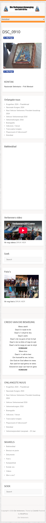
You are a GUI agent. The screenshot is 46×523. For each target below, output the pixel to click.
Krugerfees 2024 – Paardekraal (17, 104)
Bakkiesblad (10, 446)
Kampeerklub (11, 463)
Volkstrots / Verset (13, 126)
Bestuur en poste (12, 451)
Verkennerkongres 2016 (15, 120)
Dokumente (10, 455)
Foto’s (8, 459)
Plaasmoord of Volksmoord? (16, 132)
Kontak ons (10, 467)
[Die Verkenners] (21, 9)
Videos (8, 471)
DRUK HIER (21, 242)
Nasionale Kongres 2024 (15, 107)
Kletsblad (9, 135)
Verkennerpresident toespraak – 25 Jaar (21, 431)
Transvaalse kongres (14, 129)
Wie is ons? (10, 475)
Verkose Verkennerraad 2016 (16, 117)
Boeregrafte (10, 123)
